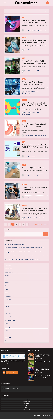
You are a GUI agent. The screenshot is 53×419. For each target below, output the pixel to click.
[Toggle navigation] (5, 3)
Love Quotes (8, 310)
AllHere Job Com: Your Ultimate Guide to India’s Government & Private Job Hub (34, 147)
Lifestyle (25, 37)
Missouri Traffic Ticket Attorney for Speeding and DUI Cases (34, 41)
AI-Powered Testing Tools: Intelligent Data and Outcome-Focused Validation (34, 84)
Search (8, 230)
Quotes (6, 323)
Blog (24, 17)
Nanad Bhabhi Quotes (10, 320)
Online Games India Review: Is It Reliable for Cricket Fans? (42, 362)
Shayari (6, 330)
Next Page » (46, 224)
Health (24, 121)
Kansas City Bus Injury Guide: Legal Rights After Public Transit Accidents (35, 63)
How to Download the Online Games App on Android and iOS (34, 21)
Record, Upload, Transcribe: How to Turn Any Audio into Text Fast (35, 104)
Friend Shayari (8, 296)
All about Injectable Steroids (33, 168)
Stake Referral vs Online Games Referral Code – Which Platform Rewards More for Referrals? (26, 256)
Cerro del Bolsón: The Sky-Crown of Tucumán (15, 244)
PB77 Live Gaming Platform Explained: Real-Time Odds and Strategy (42, 369)
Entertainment (8, 285)
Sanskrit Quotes (8, 327)
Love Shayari (8, 313)
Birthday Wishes (9, 272)
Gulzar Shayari (8, 299)
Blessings (7, 275)
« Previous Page (38, 224)
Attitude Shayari (8, 268)
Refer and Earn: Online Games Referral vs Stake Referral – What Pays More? (22, 259)
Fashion (7, 289)
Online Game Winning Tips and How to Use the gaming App (43, 376)
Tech (24, 79)
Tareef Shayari (8, 337)
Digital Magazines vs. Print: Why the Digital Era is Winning (35, 209)
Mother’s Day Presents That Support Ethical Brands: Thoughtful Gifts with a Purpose (24, 247)
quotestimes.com (48, 415)
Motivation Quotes (9, 316)
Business (25, 100)
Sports (6, 334)
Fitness (24, 184)
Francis (25, 30)
